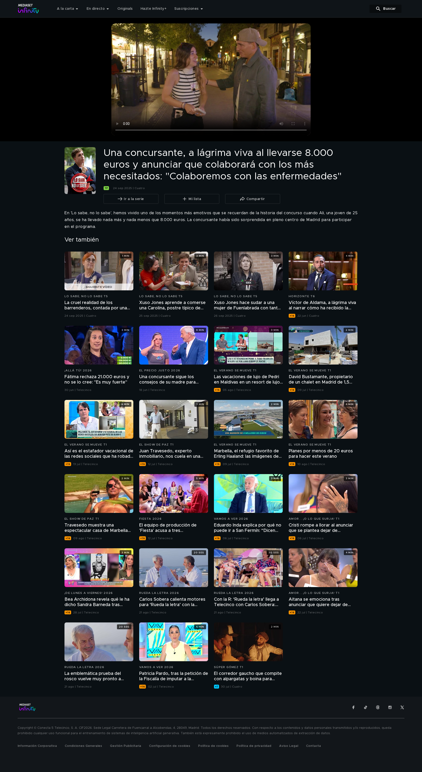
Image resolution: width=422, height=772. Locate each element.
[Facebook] (353, 707)
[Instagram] (390, 707)
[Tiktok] (365, 707)
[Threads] (378, 707)
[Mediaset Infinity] (28, 9)
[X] (402, 707)
